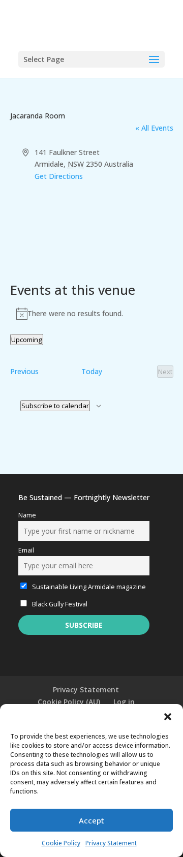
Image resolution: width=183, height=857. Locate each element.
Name (27, 515)
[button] (168, 717)
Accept (91, 820)
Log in (124, 702)
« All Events (154, 128)
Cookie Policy (61, 843)
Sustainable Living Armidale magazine (88, 587)
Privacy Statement (111, 843)
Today (91, 371)
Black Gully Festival (58, 604)
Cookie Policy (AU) (69, 702)
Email (26, 550)
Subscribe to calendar (55, 405)
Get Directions (59, 176)
